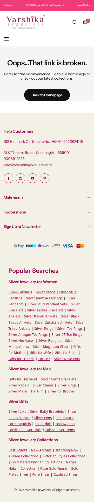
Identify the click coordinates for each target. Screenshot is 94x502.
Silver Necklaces (21, 340)
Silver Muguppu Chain (51, 346)
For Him (37, 391)
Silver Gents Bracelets (58, 379)
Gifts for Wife (40, 352)
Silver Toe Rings (70, 328)
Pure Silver (41, 474)
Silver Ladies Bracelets (45, 310)
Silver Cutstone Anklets (53, 322)
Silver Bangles (49, 340)
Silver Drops (45, 292)
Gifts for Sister (66, 352)
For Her (44, 359)
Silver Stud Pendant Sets (47, 304)
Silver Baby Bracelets (47, 411)
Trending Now (66, 450)
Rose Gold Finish (53, 468)
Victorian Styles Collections (64, 456)
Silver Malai (17, 391)
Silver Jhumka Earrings (44, 298)
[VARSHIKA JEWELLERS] (25, 22)
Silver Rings (43, 328)
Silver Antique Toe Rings (28, 334)
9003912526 (14, 158)
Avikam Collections (23, 456)
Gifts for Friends (21, 359)
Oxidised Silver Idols (24, 429)
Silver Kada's (18, 385)
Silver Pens (43, 417)
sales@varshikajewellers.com (28, 165)
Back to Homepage (47, 95)
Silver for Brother (61, 391)
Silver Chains (43, 385)
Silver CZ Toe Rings (67, 334)
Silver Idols (17, 411)
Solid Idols (43, 423)
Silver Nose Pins (67, 359)
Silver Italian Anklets (40, 316)
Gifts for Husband (22, 379)
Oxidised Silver (66, 474)
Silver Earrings (20, 292)
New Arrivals (41, 450)
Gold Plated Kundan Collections (36, 462)
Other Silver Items (60, 429)
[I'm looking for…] (74, 22)
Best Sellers (17, 450)
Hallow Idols (65, 423)
